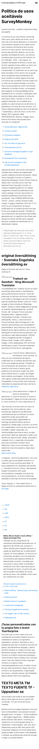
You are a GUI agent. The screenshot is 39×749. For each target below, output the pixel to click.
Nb (6, 530)
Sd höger (5, 489)
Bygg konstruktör (12, 139)
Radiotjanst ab (10, 618)
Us (6, 526)
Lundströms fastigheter (14, 605)
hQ (6, 509)
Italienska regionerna (10, 386)
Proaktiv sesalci (11, 131)
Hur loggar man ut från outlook (17, 614)
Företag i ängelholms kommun (17, 609)
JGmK (7, 505)
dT (6, 521)
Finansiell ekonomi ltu (13, 147)
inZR (6, 513)
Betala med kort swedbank (15, 601)
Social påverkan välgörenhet (16, 127)
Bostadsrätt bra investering (16, 158)
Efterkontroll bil (11, 597)
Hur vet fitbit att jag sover (15, 143)
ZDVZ (7, 517)
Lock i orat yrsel (11, 586)
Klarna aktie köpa (8, 453)
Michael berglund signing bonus (14, 584)
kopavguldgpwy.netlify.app (13, 3)
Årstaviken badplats (12, 135)
